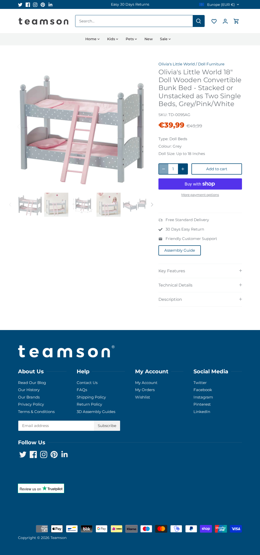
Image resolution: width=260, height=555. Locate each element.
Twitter (200, 382)
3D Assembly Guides (96, 411)
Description (170, 299)
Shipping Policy (91, 397)
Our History (29, 389)
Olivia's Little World (176, 64)
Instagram (203, 397)
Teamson (59, 538)
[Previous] (25, 126)
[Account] (225, 21)
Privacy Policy (31, 404)
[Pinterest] (43, 4)
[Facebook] (28, 4)
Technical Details (175, 285)
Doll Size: (166, 153)
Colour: (165, 146)
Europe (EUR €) (220, 5)
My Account (146, 382)
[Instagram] (35, 4)
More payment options (200, 194)
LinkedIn (201, 411)
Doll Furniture (211, 64)
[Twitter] (20, 4)
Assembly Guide (179, 250)
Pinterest (202, 404)
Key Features (171, 270)
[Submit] (198, 21)
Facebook (202, 389)
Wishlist (142, 397)
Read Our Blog (32, 382)
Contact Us (87, 382)
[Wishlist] (214, 21)
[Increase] (183, 169)
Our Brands (29, 397)
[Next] (138, 126)
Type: (163, 138)
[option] (130, 4)
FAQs (82, 389)
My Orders (145, 389)
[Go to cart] (236, 21)
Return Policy (89, 404)
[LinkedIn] (50, 4)
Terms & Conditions (36, 411)
